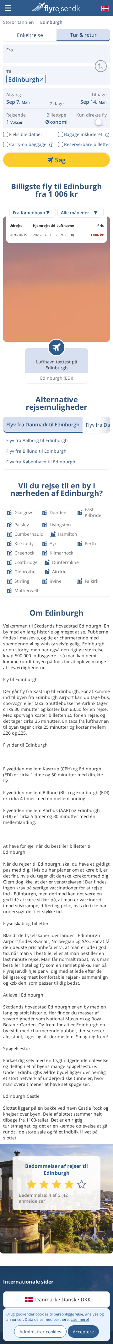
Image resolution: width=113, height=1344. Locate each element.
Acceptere (83, 1332)
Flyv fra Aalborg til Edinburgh (37, 440)
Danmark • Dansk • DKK (63, 1299)
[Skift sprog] (104, 8)
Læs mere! (80, 1319)
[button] (8, 8)
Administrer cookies (40, 1332)
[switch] (101, 66)
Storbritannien (18, 22)
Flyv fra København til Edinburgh (40, 462)
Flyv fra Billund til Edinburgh (36, 451)
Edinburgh (51, 22)
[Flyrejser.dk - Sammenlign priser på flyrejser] (56, 8)
